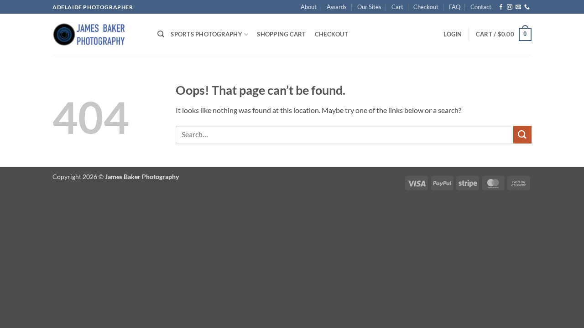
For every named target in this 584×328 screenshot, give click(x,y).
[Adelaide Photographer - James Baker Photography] (98, 34)
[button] (452, 34)
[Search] (160, 34)
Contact (480, 6)
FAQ (454, 6)
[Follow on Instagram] (509, 7)
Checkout (425, 6)
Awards (337, 6)
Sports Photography (206, 34)
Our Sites (369, 6)
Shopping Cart (281, 34)
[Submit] (522, 135)
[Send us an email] (518, 7)
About (309, 6)
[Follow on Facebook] (501, 7)
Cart (397, 6)
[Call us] (527, 7)
